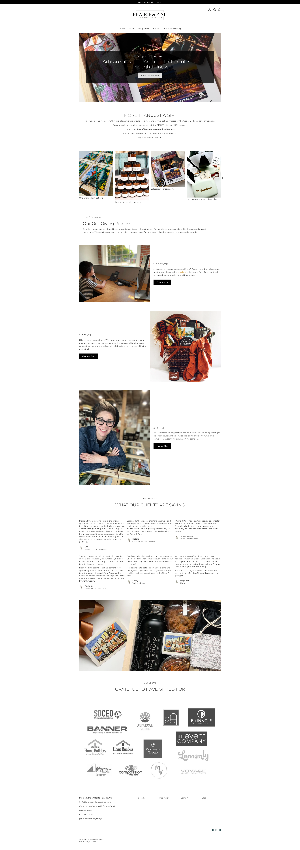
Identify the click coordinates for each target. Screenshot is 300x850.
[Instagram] (215, 830)
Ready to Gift (144, 28)
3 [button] (152, 99)
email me (182, 272)
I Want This (162, 446)
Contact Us (162, 282)
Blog (204, 798)
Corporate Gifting (172, 28)
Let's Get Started (150, 75)
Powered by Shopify (87, 842)
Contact (157, 28)
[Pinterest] (219, 830)
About (131, 28)
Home (122, 28)
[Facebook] (212, 830)
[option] (150, 67)
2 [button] (150, 99)
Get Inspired (88, 356)
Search (141, 798)
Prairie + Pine (99, 839)
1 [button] (147, 99)
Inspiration (164, 798)
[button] (77, 177)
